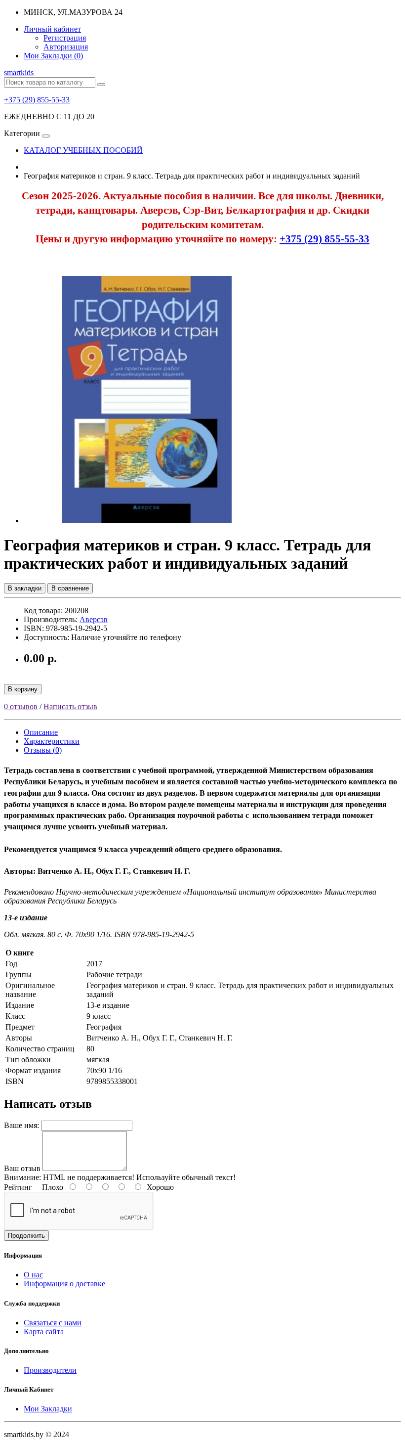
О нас (33, 1274)
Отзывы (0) (43, 750)
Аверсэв (94, 619)
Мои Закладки (48, 1408)
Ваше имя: (21, 1125)
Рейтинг (18, 1187)
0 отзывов (21, 706)
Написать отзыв (70, 706)
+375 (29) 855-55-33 (37, 99)
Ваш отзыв (22, 1168)
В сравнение (70, 588)
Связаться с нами (52, 1322)
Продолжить (26, 1235)
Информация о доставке (64, 1283)
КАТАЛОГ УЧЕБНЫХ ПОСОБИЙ (83, 150)
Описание (41, 732)
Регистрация (64, 38)
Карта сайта (44, 1331)
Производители (50, 1370)
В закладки (24, 588)
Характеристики (52, 741)
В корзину (23, 689)
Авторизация (65, 47)
